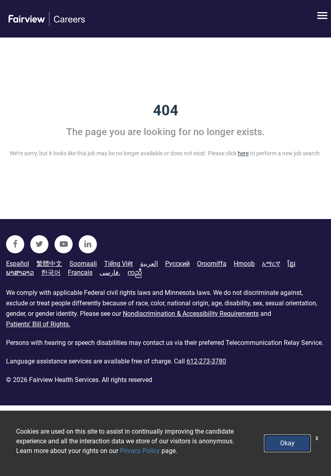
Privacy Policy (140, 451)
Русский (177, 263)
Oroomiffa (211, 263)
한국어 (51, 272)
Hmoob (244, 263)
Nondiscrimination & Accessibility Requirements (191, 313)
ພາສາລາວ (20, 272)
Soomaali (83, 263)
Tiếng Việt (118, 263)
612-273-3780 (206, 361)
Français (80, 272)
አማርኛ (271, 263)
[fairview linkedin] (88, 244)
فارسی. (110, 272)
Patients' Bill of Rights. (38, 324)
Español (17, 263)
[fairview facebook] (15, 244)
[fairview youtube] (63, 244)
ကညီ (135, 272)
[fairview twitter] (39, 244)
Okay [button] (287, 443)
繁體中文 (49, 263)
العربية (149, 263)
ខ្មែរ (291, 263)
